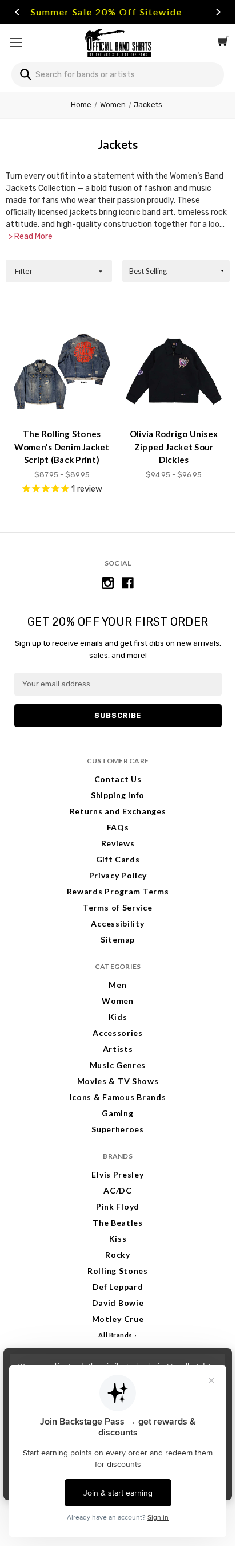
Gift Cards (118, 859)
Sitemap (118, 939)
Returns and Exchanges (118, 811)
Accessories (118, 1033)
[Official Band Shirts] (118, 42)
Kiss (118, 1238)
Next (218, 12)
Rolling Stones (117, 1271)
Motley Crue (118, 1319)
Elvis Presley (117, 1174)
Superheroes (117, 1129)
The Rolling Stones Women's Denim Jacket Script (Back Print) (62, 447)
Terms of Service (117, 907)
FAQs (118, 827)
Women (118, 1001)
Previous (17, 12)
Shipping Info (118, 795)
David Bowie (118, 1303)
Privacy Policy (118, 875)
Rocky (117, 1254)
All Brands (115, 1335)
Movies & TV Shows (118, 1081)
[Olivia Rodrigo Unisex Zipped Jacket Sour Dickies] (174, 371)
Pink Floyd (117, 1206)
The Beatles (118, 1222)
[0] (223, 42)
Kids (118, 1017)
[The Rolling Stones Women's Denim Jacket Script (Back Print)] (62, 371)
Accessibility (117, 923)
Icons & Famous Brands (118, 1097)
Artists (118, 1049)
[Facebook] (128, 583)
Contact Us (118, 779)
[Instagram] (108, 583)
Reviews (118, 843)
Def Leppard (118, 1287)
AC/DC (117, 1190)
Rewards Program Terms (118, 891)
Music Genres (118, 1065)
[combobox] (117, 74)
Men (117, 985)
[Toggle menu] (15, 42)
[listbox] (176, 271)
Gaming (117, 1113)
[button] (59, 271)
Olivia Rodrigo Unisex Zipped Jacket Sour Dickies (174, 447)
